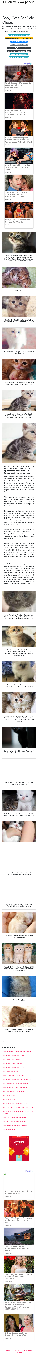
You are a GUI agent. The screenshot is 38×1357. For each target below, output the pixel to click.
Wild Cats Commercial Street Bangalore (16, 1083)
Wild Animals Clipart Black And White (15, 1103)
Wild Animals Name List (10, 1099)
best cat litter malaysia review (19, 57)
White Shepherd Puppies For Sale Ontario (17, 1051)
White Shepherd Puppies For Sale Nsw (15, 1087)
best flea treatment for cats (19, 45)
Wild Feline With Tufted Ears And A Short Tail (18, 1107)
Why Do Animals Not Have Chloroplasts (16, 1091)
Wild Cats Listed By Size (11, 1071)
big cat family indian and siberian (19, 48)
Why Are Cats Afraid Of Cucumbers (14, 1121)
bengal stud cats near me (19, 54)
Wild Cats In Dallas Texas (11, 1059)
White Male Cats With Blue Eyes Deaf (15, 1125)
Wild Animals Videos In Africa (12, 1063)
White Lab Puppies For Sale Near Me (15, 1117)
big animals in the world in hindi (19, 35)
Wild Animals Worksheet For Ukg (13, 1067)
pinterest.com (13, 1042)
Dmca (8, 1350)
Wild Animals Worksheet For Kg (13, 1055)
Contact (16, 1350)
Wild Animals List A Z (10, 1129)
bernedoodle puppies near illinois (19, 51)
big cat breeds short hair (19, 42)
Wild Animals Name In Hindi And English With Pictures (18, 1112)
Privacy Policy (27, 1350)
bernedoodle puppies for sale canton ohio (19, 38)
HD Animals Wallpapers (18, 2)
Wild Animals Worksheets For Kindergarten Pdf (18, 1079)
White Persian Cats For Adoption (13, 1075)
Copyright (19, 1353)
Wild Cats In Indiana (9, 1095)
